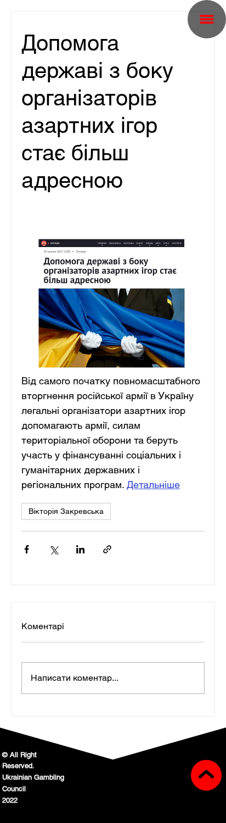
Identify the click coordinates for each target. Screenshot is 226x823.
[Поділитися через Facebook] (26, 549)
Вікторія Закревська (66, 511)
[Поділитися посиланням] (107, 549)
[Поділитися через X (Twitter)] (53, 549)
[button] (207, 19)
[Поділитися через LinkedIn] (80, 549)
